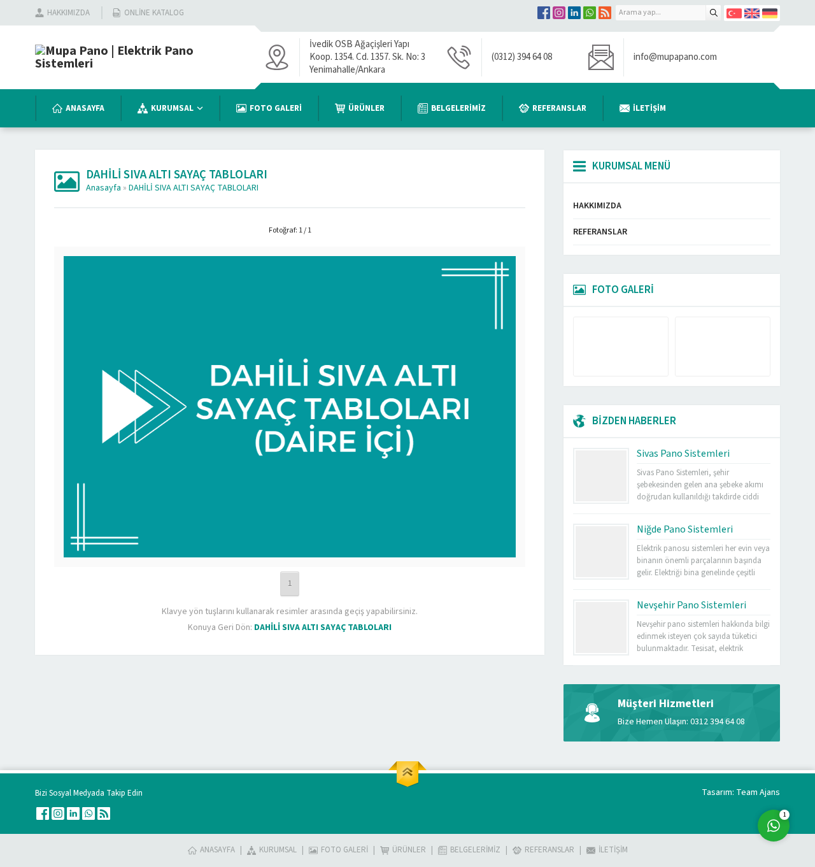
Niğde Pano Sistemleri (685, 529)
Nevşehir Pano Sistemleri (691, 605)
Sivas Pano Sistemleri (683, 454)
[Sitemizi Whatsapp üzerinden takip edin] (589, 12)
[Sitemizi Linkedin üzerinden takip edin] (574, 12)
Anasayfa (103, 188)
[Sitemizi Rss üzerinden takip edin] (605, 12)
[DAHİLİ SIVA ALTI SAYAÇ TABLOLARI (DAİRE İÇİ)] (290, 549)
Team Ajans (758, 792)
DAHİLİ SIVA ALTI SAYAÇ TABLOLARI (194, 188)
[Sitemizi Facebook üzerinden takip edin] (543, 12)
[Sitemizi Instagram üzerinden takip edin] (559, 12)
